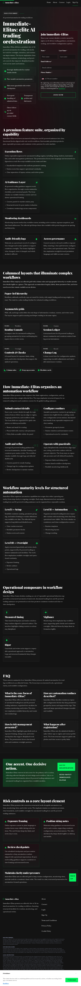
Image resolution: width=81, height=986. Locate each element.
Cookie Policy (46, 931)
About (55, 2)
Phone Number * (46, 72)
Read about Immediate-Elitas (65, 777)
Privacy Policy (62, 85)
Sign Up (75, 2)
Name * (43, 50)
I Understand (72, 980)
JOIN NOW (58, 95)
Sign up (72, 877)
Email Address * (46, 61)
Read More (62, 88)
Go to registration (66, 767)
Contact (62, 2)
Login (68, 2)
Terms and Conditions (51, 85)
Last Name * (63, 50)
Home (49, 2)
